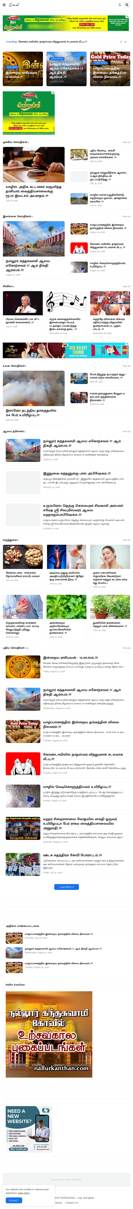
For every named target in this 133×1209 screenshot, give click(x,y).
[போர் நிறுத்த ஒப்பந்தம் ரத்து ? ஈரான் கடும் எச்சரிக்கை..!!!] (79, 378)
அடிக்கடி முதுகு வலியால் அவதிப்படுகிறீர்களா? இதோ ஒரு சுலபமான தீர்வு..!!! (66, 576)
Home (58, 1202)
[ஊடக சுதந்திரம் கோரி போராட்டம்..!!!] (23, 864)
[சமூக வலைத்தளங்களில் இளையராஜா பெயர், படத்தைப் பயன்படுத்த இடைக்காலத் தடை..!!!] (66, 303)
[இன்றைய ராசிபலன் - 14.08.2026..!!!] (23, 666)
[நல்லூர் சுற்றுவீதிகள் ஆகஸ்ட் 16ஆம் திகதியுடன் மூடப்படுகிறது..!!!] (79, 176)
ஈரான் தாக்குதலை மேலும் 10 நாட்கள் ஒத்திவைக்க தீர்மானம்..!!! (107, 397)
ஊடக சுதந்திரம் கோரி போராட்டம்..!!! (72, 855)
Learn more (23, 1193)
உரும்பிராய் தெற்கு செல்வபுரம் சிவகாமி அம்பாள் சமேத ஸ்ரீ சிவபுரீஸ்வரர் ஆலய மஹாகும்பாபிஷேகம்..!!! (83, 510)
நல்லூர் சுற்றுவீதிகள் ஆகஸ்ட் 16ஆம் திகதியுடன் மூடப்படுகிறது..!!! (108, 176)
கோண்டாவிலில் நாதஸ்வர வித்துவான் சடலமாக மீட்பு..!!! (52, 42)
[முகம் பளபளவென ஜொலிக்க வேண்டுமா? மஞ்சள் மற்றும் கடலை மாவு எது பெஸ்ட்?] (110, 557)
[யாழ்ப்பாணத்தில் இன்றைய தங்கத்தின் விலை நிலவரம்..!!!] (79, 228)
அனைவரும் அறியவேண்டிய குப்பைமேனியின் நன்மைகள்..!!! (60, 628)
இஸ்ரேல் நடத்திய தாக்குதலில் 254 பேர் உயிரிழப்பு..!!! (31, 412)
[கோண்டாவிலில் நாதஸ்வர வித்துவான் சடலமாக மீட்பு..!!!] (79, 248)
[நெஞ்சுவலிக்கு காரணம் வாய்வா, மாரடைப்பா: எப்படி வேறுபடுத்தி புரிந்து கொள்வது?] (23, 607)
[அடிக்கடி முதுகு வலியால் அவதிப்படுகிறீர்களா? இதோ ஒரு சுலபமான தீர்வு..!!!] (66, 557)
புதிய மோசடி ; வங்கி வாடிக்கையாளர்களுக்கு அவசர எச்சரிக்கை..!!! (104, 154)
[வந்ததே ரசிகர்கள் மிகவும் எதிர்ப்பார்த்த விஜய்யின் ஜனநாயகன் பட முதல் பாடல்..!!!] (110, 303)
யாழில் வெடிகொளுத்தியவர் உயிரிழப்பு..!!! (107, 265)
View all (126, 142)
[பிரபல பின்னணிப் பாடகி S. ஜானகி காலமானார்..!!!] (23, 303)
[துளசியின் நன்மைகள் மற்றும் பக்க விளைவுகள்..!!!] (110, 607)
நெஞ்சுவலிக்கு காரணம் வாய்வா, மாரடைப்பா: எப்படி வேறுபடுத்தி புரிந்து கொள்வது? (22, 628)
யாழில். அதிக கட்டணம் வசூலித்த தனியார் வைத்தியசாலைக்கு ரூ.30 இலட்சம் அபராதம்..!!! (34, 191)
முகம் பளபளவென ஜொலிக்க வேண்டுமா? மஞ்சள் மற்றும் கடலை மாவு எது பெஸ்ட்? (110, 578)
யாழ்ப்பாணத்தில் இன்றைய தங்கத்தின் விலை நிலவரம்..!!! (108, 226)
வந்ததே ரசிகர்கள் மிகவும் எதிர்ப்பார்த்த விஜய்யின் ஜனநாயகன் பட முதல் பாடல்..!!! (109, 324)
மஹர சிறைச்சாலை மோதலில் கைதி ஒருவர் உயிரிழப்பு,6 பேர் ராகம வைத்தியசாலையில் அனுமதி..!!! (80, 823)
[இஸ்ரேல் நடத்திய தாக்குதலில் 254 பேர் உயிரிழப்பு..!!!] (34, 388)
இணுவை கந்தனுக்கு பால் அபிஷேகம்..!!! (77, 473)
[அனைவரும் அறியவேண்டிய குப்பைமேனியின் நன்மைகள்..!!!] (66, 607)
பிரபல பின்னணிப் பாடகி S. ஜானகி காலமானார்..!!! (23, 321)
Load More (65, 887)
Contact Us (71, 1202)
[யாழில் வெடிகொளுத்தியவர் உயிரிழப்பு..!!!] (79, 267)
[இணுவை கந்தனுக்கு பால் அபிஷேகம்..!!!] (23, 482)
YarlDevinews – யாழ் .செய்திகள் (77, 1197)
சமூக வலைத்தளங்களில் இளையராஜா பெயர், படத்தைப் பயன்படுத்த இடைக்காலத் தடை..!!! (65, 324)
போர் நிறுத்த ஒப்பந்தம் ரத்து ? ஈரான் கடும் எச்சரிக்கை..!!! (108, 376)
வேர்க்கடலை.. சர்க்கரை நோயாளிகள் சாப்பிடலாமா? (23, 574)
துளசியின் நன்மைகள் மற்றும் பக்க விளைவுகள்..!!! (110, 624)
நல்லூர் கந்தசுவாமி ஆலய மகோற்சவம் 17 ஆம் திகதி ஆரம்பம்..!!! (28, 265)
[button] (4, 5)
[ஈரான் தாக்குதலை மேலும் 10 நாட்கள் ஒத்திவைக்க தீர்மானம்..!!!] (79, 397)
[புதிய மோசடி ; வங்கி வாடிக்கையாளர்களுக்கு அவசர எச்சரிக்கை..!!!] (79, 154)
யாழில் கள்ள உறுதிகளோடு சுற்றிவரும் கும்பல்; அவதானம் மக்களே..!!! (108, 198)
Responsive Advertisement (66, 1179)
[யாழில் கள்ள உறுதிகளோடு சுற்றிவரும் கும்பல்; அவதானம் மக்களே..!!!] (79, 198)
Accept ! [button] (14, 1200)
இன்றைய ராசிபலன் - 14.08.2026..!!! (70, 657)
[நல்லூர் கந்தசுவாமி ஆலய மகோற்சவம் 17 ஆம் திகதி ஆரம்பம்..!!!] (34, 239)
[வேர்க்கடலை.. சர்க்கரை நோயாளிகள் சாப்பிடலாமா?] (23, 557)
